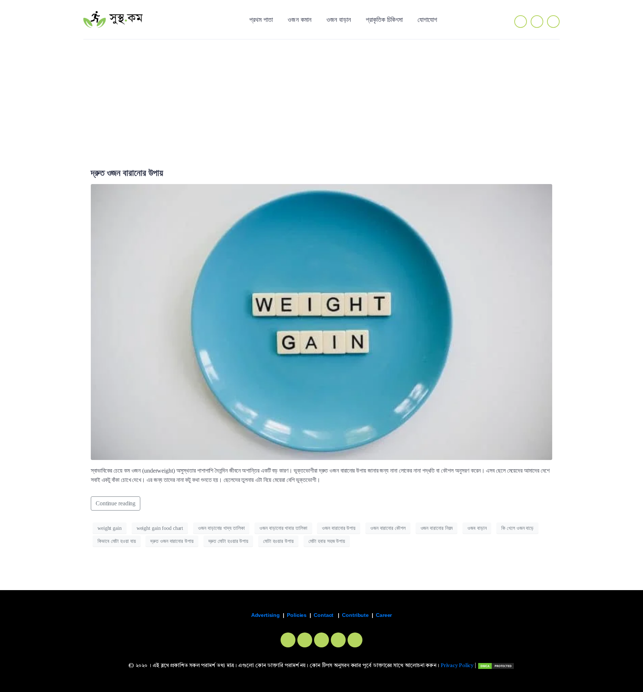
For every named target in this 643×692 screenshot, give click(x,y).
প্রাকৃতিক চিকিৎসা (384, 19)
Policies (297, 615)
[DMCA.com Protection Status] (496, 666)
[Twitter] (553, 21)
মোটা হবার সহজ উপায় (326, 541)
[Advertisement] (321, 96)
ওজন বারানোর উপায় (338, 528)
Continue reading (115, 503)
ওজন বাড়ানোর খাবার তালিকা (283, 528)
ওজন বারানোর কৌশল (388, 528)
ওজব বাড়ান (476, 528)
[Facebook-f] (520, 21)
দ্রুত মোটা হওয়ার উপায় (228, 541)
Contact (323, 615)
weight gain (109, 528)
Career (384, 615)
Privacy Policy (457, 666)
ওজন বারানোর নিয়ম (436, 528)
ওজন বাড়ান (338, 19)
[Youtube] (338, 640)
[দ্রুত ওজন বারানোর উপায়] (321, 321)
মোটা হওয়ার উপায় (278, 541)
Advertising (265, 615)
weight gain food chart (160, 528)
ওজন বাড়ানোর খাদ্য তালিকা (221, 528)
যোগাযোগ (427, 19)
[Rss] (355, 640)
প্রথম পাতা (261, 19)
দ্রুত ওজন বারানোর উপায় (127, 172)
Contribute (355, 615)
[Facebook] (288, 640)
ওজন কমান (299, 19)
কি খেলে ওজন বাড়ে (517, 528)
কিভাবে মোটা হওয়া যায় (116, 541)
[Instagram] (537, 21)
